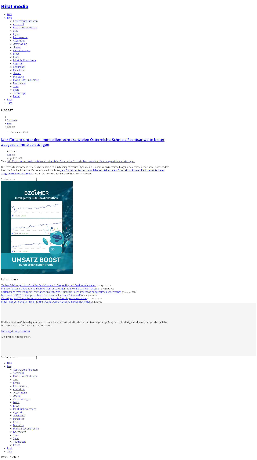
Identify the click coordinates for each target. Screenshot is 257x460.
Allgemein (18, 63)
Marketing (18, 76)
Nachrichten (19, 83)
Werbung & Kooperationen (15, 331)
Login (10, 99)
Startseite (12, 120)
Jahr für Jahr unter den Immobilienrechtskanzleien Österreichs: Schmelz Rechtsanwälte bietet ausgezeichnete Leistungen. (71, 161)
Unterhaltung (20, 44)
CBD (15, 30)
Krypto (16, 34)
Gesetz (17, 73)
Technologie (19, 93)
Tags (9, 102)
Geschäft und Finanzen (25, 21)
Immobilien (19, 70)
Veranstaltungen (21, 50)
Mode (16, 53)
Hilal (9, 14)
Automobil (18, 24)
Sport (16, 89)
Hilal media (14, 6)
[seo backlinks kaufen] (37, 272)
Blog (9, 17)
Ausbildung (19, 40)
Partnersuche (20, 37)
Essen (16, 57)
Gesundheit (19, 66)
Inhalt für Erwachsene (24, 60)
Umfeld (17, 47)
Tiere (15, 86)
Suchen (5, 179)
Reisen (16, 96)
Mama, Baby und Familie (26, 80)
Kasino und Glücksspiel (25, 27)
